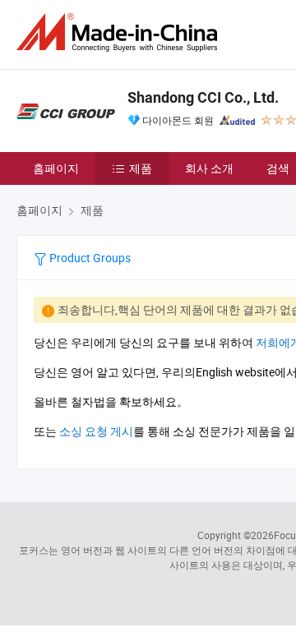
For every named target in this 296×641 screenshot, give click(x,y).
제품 (140, 168)
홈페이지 (56, 168)
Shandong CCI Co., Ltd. (203, 97)
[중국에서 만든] (120, 32)
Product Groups (89, 257)
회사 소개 (209, 168)
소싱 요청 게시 (96, 431)
